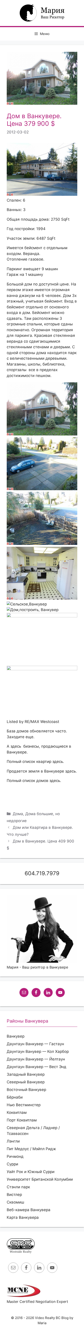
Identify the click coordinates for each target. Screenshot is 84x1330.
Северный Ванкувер (26, 1082)
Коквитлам (17, 1112)
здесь (15, 746)
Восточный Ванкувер (26, 1089)
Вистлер (14, 1194)
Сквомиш (15, 1202)
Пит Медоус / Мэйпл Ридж (31, 1149)
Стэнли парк (18, 1187)
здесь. (58, 761)
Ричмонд (15, 1156)
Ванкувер (15, 1036)
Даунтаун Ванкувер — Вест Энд (36, 1066)
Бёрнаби (15, 1097)
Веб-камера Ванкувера (28, 1210)
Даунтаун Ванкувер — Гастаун (35, 1044)
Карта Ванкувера (23, 1217)
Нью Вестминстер (24, 1105)
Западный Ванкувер (26, 1074)
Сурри (12, 1164)
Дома (18, 814)
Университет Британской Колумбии (40, 1179)
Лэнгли (13, 1141)
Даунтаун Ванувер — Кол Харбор (38, 1051)
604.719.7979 (42, 873)
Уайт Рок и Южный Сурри (30, 1171)
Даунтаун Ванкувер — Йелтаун (36, 1059)
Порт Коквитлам (22, 1120)
